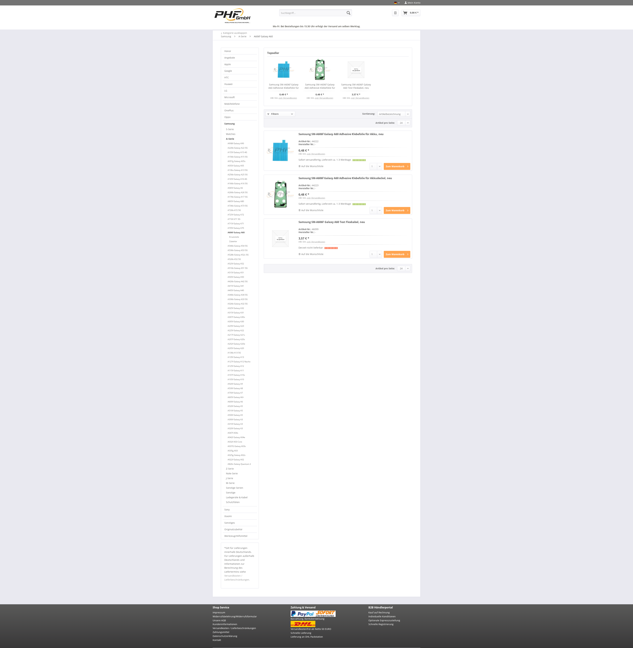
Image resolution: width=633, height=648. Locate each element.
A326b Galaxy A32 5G (238, 303)
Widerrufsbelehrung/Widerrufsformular (235, 616)
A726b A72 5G (234, 210)
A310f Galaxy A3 (235, 424)
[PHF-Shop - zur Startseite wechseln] (232, 15)
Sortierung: (368, 113)
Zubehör (233, 241)
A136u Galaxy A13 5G (238, 170)
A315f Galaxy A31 (236, 312)
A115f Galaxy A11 (236, 370)
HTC (226, 77)
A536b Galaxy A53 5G (238, 250)
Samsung (229, 123)
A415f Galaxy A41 (236, 285)
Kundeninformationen (225, 624)
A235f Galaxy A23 (236, 326)
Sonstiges (229, 522)
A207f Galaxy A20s (236, 339)
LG (225, 90)
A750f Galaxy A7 (235, 392)
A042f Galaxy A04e (236, 437)
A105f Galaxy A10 (236, 379)
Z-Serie (230, 468)
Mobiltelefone (232, 103)
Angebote (229, 57)
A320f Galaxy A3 (235, 428)
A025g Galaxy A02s (236, 455)
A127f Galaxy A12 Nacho (239, 361)
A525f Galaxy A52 (236, 263)
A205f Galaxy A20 (236, 348)
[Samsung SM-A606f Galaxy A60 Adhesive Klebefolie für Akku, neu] (283, 69)
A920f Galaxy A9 (235, 383)
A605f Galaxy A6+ (236, 397)
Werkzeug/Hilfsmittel (235, 535)
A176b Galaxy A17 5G (238, 196)
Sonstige (230, 492)
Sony (227, 509)
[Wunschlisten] (395, 13)
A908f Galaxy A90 (236, 143)
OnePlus (229, 110)
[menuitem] (411, 3)
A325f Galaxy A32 (236, 308)
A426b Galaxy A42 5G (238, 281)
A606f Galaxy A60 (236, 232)
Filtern (275, 113)
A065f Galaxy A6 (235, 188)
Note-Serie (232, 473)
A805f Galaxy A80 (236, 201)
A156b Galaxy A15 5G (238, 156)
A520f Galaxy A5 (235, 406)
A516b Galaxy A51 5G (238, 268)
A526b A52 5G (234, 259)
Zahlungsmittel (221, 632)
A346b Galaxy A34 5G (238, 294)
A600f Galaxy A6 (235, 401)
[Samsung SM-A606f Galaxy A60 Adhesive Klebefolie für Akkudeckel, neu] (319, 69)
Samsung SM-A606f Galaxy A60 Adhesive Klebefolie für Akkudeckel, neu (320, 86)
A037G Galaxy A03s (237, 446)
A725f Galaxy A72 (236, 214)
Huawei (228, 84)
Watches (230, 134)
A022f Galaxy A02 (236, 459)
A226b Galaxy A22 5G (238, 147)
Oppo (227, 117)
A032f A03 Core (235, 441)
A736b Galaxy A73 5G (238, 205)
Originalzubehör (233, 529)
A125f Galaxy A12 (236, 366)
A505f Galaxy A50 (236, 277)
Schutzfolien (233, 502)
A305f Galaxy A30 (236, 321)
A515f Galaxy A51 (236, 272)
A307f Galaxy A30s (236, 317)
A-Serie (230, 138)
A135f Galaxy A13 (236, 357)
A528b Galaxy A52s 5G (238, 254)
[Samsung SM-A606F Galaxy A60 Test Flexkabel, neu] (356, 69)
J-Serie (229, 478)
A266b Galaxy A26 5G (238, 192)
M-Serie (230, 483)
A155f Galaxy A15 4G (237, 152)
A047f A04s (233, 432)
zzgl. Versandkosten (288, 97)
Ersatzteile (234, 237)
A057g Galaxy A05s (236, 161)
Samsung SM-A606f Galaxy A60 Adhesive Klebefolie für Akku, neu (283, 86)
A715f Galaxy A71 (236, 223)
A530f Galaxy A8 (235, 388)
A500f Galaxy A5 (235, 415)
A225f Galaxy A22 (236, 330)
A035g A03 (233, 450)
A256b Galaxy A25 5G (238, 174)
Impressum (219, 612)
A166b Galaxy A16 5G (238, 183)
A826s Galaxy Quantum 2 (239, 464)
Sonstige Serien (234, 487)
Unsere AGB (219, 620)
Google (228, 70)
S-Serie (230, 129)
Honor (227, 51)
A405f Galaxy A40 (236, 290)
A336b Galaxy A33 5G (238, 299)
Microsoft (229, 97)
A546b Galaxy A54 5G (238, 245)
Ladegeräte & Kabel (237, 497)
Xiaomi (228, 516)
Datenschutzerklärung (225, 636)
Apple (227, 64)
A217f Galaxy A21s (236, 334)
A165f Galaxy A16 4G (237, 179)
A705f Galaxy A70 (236, 228)
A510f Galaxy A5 (235, 410)
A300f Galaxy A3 (235, 419)
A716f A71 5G (234, 219)
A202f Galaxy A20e (236, 343)
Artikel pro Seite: (385, 122)
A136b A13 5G (234, 352)
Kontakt (217, 640)
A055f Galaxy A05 (236, 165)
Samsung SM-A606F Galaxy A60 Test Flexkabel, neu (356, 86)
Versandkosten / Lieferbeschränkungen (234, 628)
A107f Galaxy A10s (236, 375)
